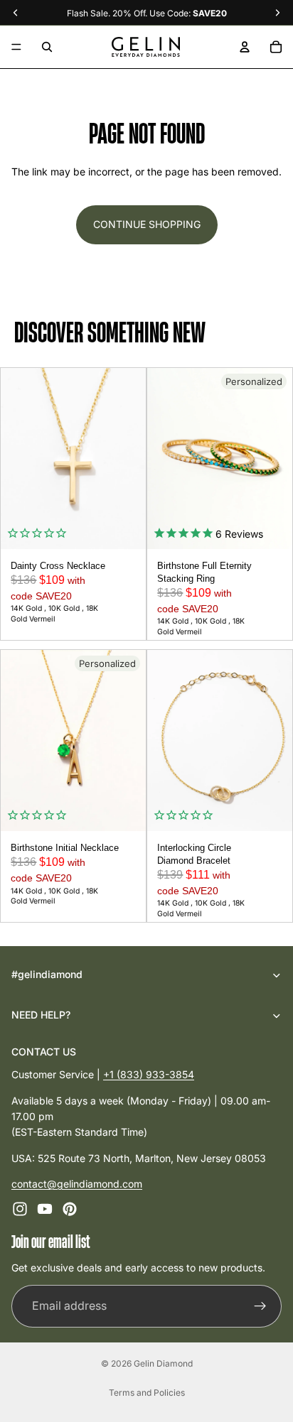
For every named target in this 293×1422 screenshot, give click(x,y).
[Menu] (16, 47)
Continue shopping (147, 224)
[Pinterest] (69, 1209)
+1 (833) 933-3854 (148, 1074)
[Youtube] (44, 1209)
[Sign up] (260, 1306)
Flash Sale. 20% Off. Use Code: (147, 13)
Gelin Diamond (163, 1363)
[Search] (47, 47)
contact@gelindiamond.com (76, 1184)
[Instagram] (19, 1209)
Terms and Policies (147, 1392)
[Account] (244, 47)
